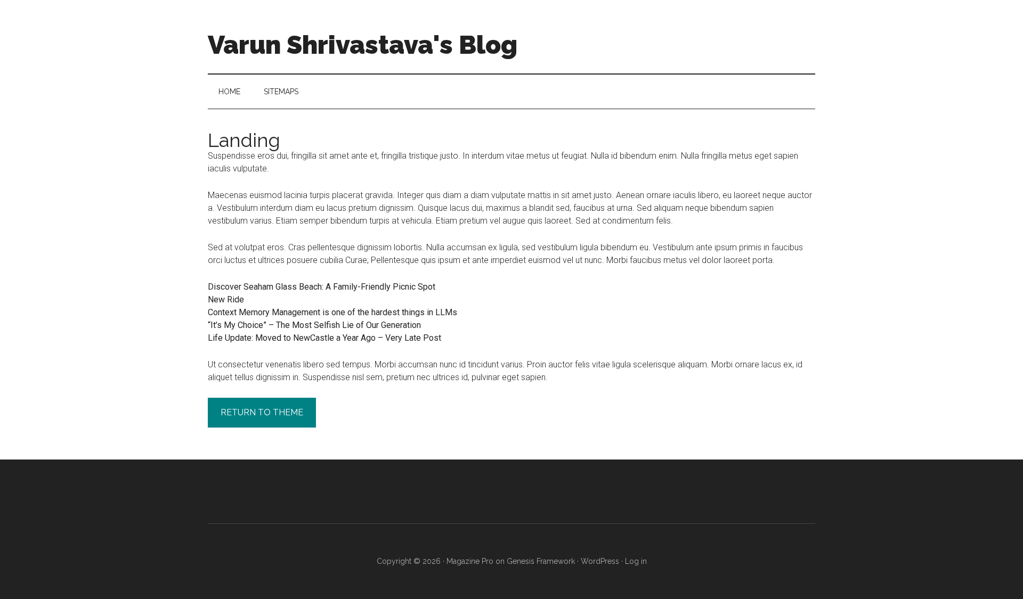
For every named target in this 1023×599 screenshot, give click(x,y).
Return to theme (262, 412)
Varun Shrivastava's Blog (362, 45)
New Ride (226, 299)
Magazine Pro (469, 561)
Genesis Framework (541, 561)
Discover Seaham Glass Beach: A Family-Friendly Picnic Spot (321, 287)
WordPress (600, 561)
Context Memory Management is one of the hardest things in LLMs (332, 312)
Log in (636, 561)
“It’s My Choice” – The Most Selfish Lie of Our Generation (314, 325)
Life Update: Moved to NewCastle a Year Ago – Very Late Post (324, 338)
